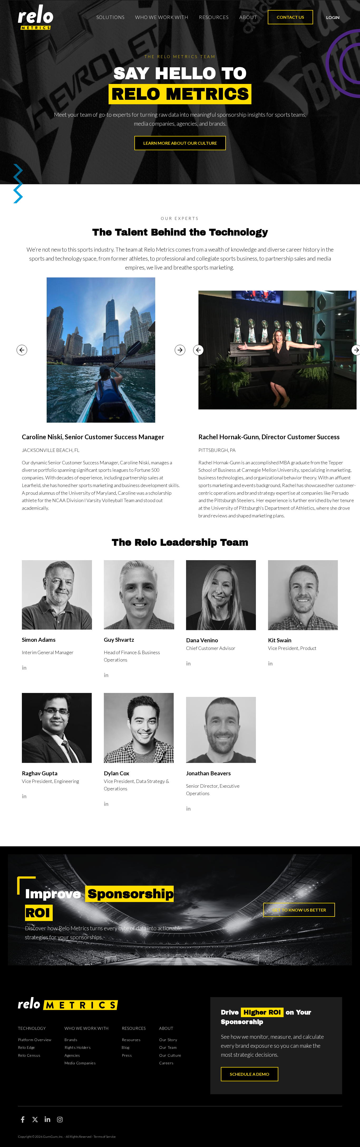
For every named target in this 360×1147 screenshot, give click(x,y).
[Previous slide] (22, 350)
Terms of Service (105, 1137)
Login (332, 17)
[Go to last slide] (198, 350)
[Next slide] (180, 350)
